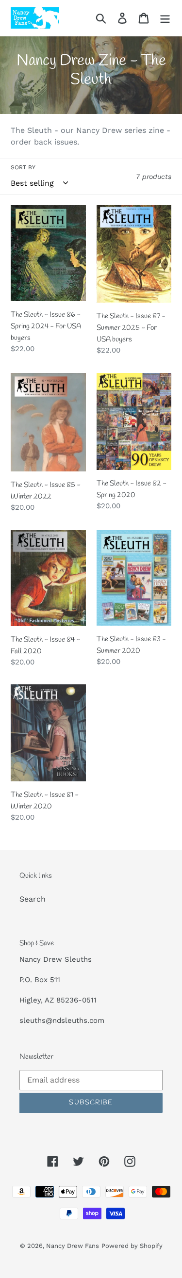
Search (32, 899)
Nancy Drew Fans (72, 1245)
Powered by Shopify (132, 1245)
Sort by (23, 167)
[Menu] (165, 18)
